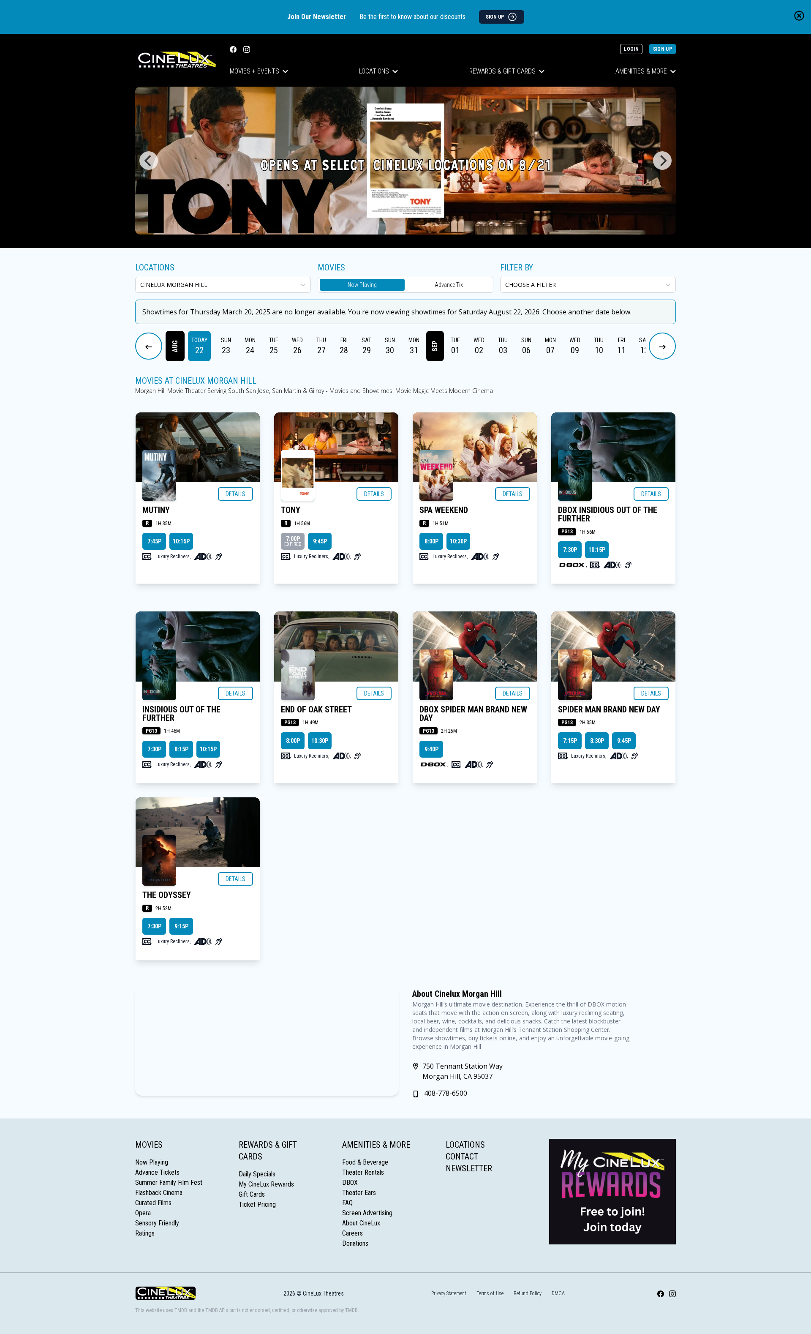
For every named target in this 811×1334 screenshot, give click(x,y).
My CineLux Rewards (266, 1184)
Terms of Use (489, 1293)
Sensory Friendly (157, 1223)
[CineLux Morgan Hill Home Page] (175, 60)
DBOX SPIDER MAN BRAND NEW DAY (473, 713)
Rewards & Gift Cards (502, 71)
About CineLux (361, 1223)
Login (631, 49)
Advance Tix (449, 284)
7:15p (570, 740)
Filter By (516, 267)
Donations (355, 1243)
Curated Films (153, 1203)
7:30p (570, 549)
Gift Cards (252, 1194)
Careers (352, 1233)
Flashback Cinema (158, 1193)
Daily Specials (257, 1174)
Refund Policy (528, 1293)
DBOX (350, 1183)
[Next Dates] (662, 346)
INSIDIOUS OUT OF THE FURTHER (181, 713)
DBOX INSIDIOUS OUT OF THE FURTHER (607, 514)
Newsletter (469, 1168)
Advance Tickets (157, 1172)
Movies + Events (254, 71)
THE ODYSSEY (166, 895)
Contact (462, 1156)
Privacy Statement (448, 1293)
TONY (290, 510)
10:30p (458, 541)
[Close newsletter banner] (799, 16)
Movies (149, 1145)
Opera (143, 1213)
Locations (374, 71)
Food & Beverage (365, 1162)
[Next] (662, 160)
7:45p (154, 541)
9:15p (181, 926)
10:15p (181, 541)
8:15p (181, 749)
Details (235, 494)
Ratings (145, 1233)
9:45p (320, 541)
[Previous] (148, 160)
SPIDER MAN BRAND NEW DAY (609, 709)
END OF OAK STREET (316, 709)
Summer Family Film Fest (168, 1183)
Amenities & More (641, 71)
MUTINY (156, 510)
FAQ (347, 1203)
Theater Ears (359, 1193)
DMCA (558, 1293)
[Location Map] (267, 1042)
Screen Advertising (367, 1213)
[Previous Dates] (148, 346)
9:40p (431, 749)
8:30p (597, 740)
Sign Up (662, 49)
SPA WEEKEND (443, 510)
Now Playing (362, 284)
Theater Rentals (363, 1172)
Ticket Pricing (257, 1204)
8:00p (431, 541)
